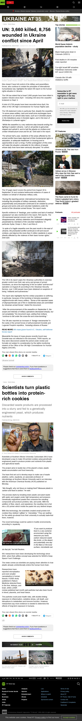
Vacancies (63, 705)
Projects (24, 699)
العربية (3, 678)
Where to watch (46, 694)
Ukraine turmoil (8, 360)
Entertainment (26, 694)
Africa (4, 699)
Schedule (44, 697)
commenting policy (22, 366)
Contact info (64, 699)
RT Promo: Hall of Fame (68, 697)
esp (7, 678)
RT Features (60, 131)
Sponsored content (47, 699)
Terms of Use (64, 689)
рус (11, 678)
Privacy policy (64, 691)
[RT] (32, 678)
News (4, 689)
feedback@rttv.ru (35, 369)
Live (42, 689)
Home (5, 24)
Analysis (24, 689)
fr (16, 678)
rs (19, 678)
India (3, 702)
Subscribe (65, 121)
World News (11, 24)
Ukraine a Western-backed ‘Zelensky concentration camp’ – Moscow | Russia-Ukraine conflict (42, 11)
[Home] (2, 2)
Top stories (60, 25)
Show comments (28, 376)
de (14, 678)
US (3, 620)
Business (5, 697)
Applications (45, 691)
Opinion (24, 691)
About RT (63, 694)
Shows (24, 697)
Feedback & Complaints (68, 702)
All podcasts (75, 212)
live (10, 2)
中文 (22, 678)
